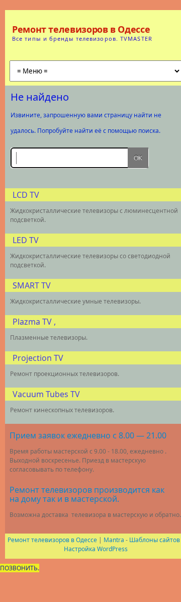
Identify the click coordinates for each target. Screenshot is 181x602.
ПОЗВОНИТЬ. (19, 568)
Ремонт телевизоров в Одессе (81, 29)
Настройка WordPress (96, 549)
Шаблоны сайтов (154, 540)
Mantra (114, 540)
